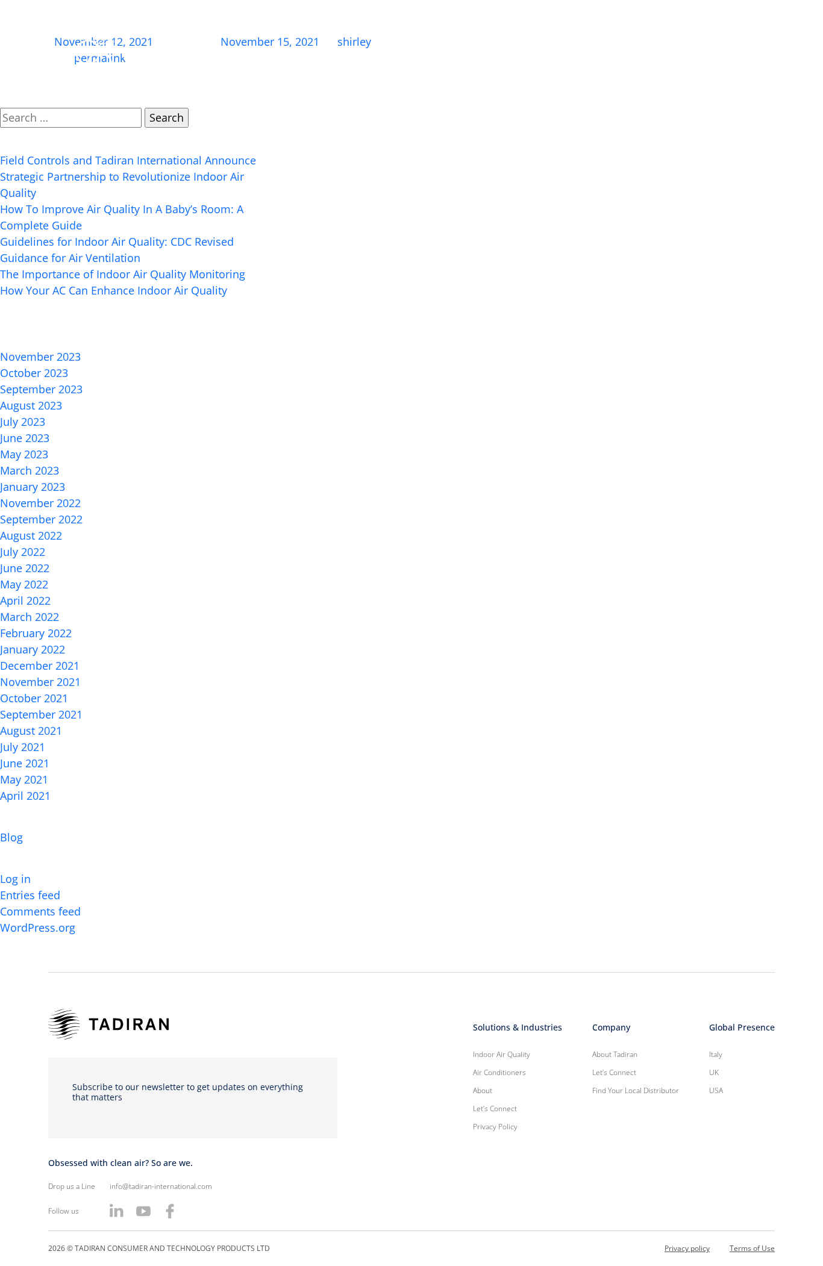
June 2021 (24, 763)
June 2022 (24, 568)
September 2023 (41, 389)
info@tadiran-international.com (161, 1186)
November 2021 (40, 682)
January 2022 (32, 649)
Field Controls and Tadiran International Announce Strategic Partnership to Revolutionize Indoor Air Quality (128, 176)
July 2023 (22, 421)
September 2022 (41, 519)
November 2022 (40, 503)
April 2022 (25, 600)
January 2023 (32, 486)
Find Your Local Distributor (635, 1090)
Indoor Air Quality (615, 54)
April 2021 (25, 795)
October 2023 (34, 373)
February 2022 (36, 633)
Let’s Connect (709, 54)
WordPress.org (37, 927)
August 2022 (31, 535)
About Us (432, 54)
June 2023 (24, 438)
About (482, 1090)
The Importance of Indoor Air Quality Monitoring (122, 274)
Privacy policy (687, 1248)
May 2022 (24, 584)
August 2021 (31, 730)
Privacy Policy (495, 1126)
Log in (15, 879)
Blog (11, 837)
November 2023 (40, 356)
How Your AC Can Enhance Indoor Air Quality (113, 290)
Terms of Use (752, 1248)
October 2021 (34, 698)
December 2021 (40, 665)
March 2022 (29, 617)
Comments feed (40, 911)
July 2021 (22, 747)
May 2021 (24, 779)
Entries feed (30, 895)
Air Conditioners (515, 54)
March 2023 (29, 470)
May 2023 (24, 454)
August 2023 (31, 405)
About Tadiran (614, 1054)
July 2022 (22, 551)
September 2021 (41, 714)
